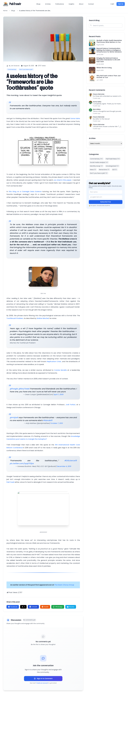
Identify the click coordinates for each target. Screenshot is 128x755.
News (93, 170)
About (81, 4)
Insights (71, 4)
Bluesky (71, 607)
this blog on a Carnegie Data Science (25, 191)
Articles (48, 4)
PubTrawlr (15, 4)
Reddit (46, 607)
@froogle (14, 388)
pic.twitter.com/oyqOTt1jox (22, 463)
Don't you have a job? (26, 69)
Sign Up (120, 4)
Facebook (13, 607)
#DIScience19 (70, 460)
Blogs (38, 4)
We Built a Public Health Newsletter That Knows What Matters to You (109, 41)
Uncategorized (112, 166)
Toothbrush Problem (14, 318)
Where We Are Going (104, 68)
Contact (91, 4)
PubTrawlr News (113, 159)
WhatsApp (58, 607)
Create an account (42, 683)
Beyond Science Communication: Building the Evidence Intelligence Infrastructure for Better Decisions (109, 50)
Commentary (12, 69)
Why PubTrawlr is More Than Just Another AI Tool (108, 77)
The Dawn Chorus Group (64, 585)
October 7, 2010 (56, 423)
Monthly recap (96, 166)
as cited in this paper (63, 180)
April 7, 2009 (58, 394)
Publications (59, 4)
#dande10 (47, 420)
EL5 (114, 170)
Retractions (104, 170)
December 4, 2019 (64, 466)
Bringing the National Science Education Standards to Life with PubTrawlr (108, 60)
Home (5, 11)
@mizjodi (14, 417)
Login (112, 4)
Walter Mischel (43, 318)
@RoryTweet (24, 388)
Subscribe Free (105, 202)
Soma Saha (75, 118)
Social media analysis (99, 162)
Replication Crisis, (54, 361)
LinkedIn (34, 607)
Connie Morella (60, 370)
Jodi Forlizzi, (71, 404)
